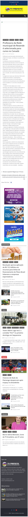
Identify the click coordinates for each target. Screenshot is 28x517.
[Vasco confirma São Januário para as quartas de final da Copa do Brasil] (5, 407)
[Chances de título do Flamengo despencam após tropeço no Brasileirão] (14, 366)
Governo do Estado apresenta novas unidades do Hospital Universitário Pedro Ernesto (15, 499)
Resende (21, 39)
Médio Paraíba (5, 39)
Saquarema (22, 327)
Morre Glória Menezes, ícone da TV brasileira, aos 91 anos (13, 435)
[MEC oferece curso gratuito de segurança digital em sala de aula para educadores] (5, 303)
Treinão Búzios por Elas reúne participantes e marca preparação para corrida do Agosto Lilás (17, 397)
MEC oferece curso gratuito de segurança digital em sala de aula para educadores (17, 302)
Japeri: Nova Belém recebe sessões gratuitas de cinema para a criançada (17, 349)
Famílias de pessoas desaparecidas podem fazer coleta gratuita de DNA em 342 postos (17, 293)
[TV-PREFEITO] (10, 462)
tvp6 (14, 279)
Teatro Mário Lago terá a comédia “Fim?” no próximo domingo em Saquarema (13, 332)
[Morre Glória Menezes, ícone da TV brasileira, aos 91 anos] (14, 423)
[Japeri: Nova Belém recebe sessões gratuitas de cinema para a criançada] (5, 350)
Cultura (4, 327)
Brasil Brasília (5, 262)
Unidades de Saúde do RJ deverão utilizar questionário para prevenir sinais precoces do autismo (13, 177)
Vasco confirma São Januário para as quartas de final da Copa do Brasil (18, 406)
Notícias (16, 39)
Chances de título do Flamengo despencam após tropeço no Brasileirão (13, 380)
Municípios (12, 39)
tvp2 (13, 53)
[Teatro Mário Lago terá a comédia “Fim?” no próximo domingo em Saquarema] (14, 319)
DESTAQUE (11, 262)
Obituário (14, 431)
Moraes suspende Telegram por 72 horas (13, 172)
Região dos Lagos (15, 327)
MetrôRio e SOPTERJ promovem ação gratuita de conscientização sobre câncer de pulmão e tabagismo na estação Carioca (15, 495)
